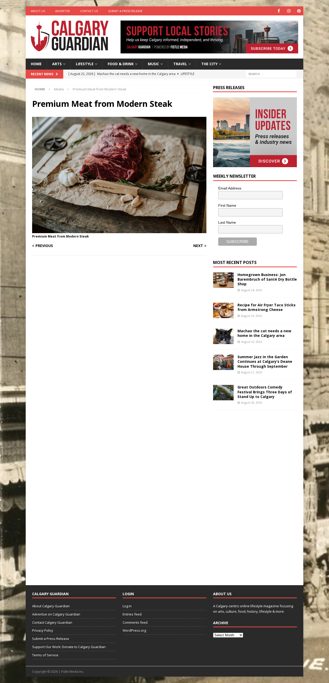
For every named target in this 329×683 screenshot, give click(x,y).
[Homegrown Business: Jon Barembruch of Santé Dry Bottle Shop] (223, 280)
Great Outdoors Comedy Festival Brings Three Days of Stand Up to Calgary (264, 392)
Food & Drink (121, 63)
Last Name (227, 222)
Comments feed (135, 622)
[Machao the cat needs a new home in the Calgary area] (223, 336)
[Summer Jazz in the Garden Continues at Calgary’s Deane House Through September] (223, 362)
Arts (57, 63)
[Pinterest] (298, 10)
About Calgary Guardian (51, 606)
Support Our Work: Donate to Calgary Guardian (69, 646)
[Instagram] (288, 10)
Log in (127, 606)
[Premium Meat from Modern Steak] (119, 230)
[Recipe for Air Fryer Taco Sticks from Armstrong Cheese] (223, 310)
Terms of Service (45, 655)
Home (36, 63)
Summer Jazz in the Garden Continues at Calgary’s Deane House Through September (264, 361)
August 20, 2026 (251, 402)
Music (153, 63)
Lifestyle (85, 63)
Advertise (62, 11)
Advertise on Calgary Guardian (56, 614)
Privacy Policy (42, 630)
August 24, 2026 (251, 290)
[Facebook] (278, 10)
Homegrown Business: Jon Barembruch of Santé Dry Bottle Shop (267, 279)
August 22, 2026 (251, 342)
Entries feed (132, 614)
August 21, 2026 (251, 372)
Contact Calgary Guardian (52, 622)
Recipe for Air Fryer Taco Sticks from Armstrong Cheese (266, 307)
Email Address (229, 188)
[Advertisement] (251, 494)
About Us (38, 11)
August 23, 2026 (251, 316)
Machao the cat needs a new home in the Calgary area (264, 333)
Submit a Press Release (125, 11)
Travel (180, 63)
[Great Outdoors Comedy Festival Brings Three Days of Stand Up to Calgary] (223, 392)
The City (209, 63)
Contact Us (89, 11)
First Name (227, 205)
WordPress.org (134, 630)
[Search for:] (271, 73)
